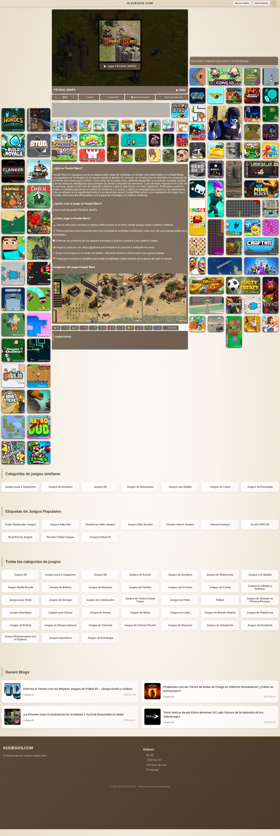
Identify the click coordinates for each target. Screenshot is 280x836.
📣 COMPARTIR (112, 97)
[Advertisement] (26, 58)
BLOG (150, 755)
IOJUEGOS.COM (140, 3)
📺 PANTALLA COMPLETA (172, 97)
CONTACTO (153, 760)
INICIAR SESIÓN (242, 3)
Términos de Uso (156, 765)
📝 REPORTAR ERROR (140, 97)
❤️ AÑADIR (89, 97)
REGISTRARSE (261, 3)
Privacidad (152, 769)
